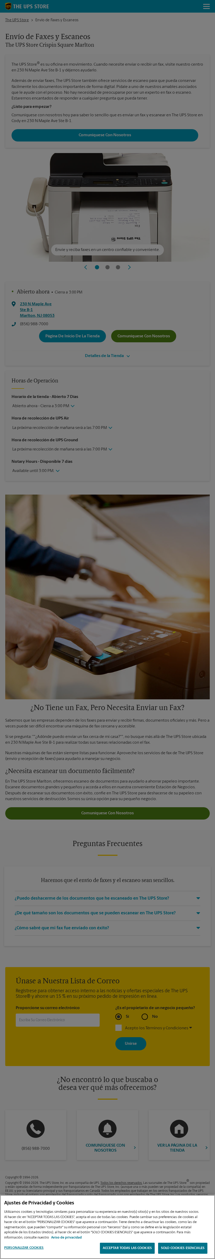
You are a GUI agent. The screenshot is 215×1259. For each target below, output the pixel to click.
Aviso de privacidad (66, 1237)
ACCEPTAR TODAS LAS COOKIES (127, 1248)
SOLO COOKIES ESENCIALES (183, 1248)
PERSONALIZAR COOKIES (24, 1248)
